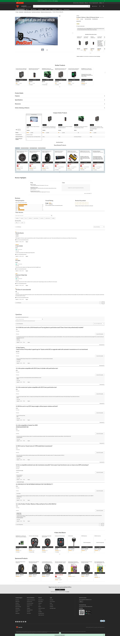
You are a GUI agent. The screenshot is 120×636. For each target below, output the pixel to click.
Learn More (81, 608)
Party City (60, 9)
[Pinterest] (23, 621)
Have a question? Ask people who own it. (21, 317)
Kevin (16, 262)
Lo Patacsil (18, 359)
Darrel (16, 247)
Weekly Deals (34, 9)
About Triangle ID (40, 601)
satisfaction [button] (30, 218)
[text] (80, 50)
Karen (17, 408)
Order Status (95, 6)
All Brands (39, 606)
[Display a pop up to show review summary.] (36, 168)
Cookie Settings (17, 613)
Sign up (81, 601)
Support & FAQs (18, 601)
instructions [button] (42, 218)
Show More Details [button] (59, 142)
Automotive (21, 11)
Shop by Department (21, 9)
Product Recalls (17, 608)
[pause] (18, 1)
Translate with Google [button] (19, 470)
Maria (17, 486)
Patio (46, 9)
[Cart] (103, 6)
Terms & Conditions (52, 601)
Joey (17, 329)
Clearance (41, 9)
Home (17, 11)
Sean (17, 416)
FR (103, 2)
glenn (17, 370)
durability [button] (53, 218)
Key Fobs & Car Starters (36, 11)
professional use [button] (48, 218)
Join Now (67, 591)
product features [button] (36, 218)
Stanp (18, 397)
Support (87, 2)
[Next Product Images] (73, 33)
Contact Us (17, 611)
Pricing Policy (51, 606)
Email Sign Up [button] (82, 2)
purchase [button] (22, 218)
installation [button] (17, 218)
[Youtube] (21, 621)
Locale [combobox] (22, 222)
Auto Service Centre (29, 601)
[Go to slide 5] (47, 50)
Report (27, 241)
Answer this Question (99, 355)
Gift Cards (28, 606)
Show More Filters (18, 220)
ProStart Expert (19, 437)
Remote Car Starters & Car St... (46, 11)
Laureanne (18, 466)
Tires (49, 9)
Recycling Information (41, 613)
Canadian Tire (19, 476)
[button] (88, 6)
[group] (21, 165)
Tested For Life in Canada (41, 608)
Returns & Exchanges (18, 606)
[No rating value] (76, 132)
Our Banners (40, 603)
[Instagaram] (19, 621)
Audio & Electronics (27, 11)
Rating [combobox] (17, 222)
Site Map (51, 603)
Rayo (17, 428)
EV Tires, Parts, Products (30, 603)
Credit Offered (76, 2)
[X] (17, 621)
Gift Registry (28, 608)
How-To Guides (29, 613)
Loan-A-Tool (28, 611)
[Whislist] (99, 6)
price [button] (26, 218)
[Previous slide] (15, 1)
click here (98, 56)
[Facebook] (16, 621)
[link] (80, 19)
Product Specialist (20, 517)
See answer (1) (102, 384)
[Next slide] (104, 1)
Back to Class (55, 9)
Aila (16, 291)
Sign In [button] (60, 589)
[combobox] (99, 323)
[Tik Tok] (25, 621)
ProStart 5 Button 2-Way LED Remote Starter (87, 17)
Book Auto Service (66, 9)
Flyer (28, 9)
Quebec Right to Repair (53, 608)
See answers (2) (101, 344)
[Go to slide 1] (42, 50)
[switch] (17, 129)
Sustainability (40, 611)
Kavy (17, 447)
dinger (18, 378)
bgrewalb (17, 351)
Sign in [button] (101, 2)
